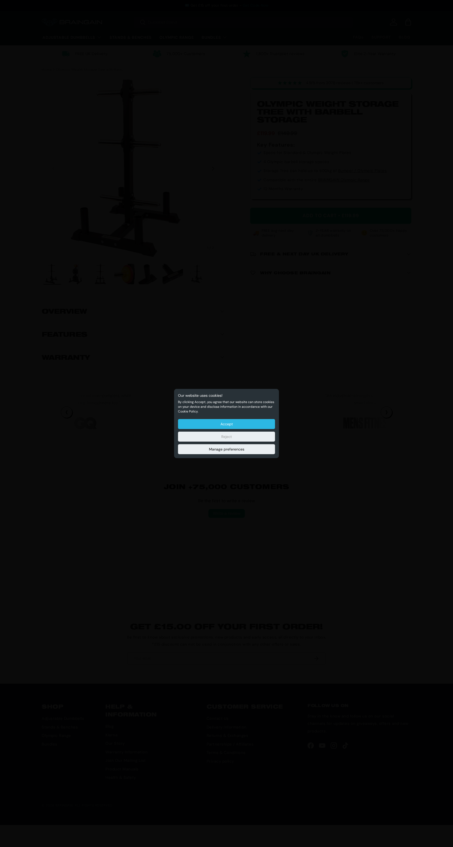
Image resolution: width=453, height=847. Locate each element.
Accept (226, 424)
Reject (226, 436)
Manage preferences (226, 449)
